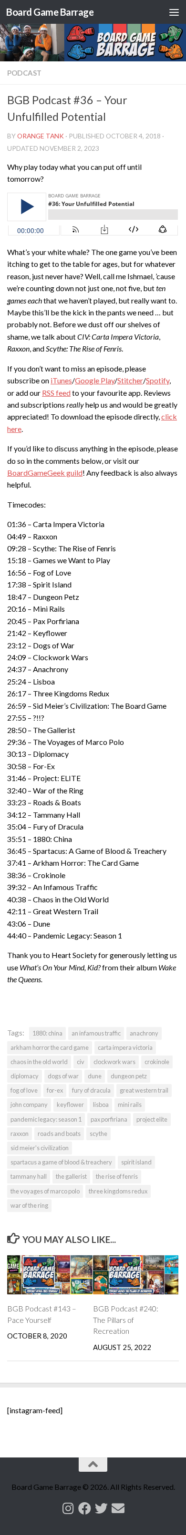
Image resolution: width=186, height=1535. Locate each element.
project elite (151, 1119)
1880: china (47, 1033)
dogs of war (63, 1076)
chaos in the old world (39, 1062)
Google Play (94, 380)
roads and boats (59, 1133)
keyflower (70, 1104)
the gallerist (71, 1176)
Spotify (157, 380)
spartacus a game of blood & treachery (61, 1162)
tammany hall (28, 1176)
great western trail (144, 1090)
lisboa (101, 1104)
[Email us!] (118, 1508)
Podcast (24, 72)
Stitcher (130, 380)
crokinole (157, 1062)
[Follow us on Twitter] (101, 1508)
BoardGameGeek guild (45, 472)
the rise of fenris (117, 1176)
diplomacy (24, 1076)
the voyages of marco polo (45, 1191)
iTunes (61, 380)
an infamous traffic (96, 1033)
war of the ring (29, 1205)
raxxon (19, 1133)
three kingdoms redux (118, 1191)
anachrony (144, 1033)
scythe (98, 1133)
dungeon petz (129, 1076)
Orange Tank (40, 136)
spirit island (136, 1162)
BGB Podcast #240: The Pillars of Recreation (125, 1320)
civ (80, 1062)
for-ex (55, 1090)
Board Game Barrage (49, 12)
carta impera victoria (125, 1047)
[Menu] (174, 12)
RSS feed (56, 392)
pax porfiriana (109, 1119)
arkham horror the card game (49, 1047)
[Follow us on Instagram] (68, 1508)
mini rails (130, 1104)
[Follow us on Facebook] (84, 1508)
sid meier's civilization (39, 1148)
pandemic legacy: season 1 (46, 1119)
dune (95, 1076)
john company (29, 1104)
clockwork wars (114, 1062)
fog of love (24, 1090)
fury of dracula (91, 1090)
